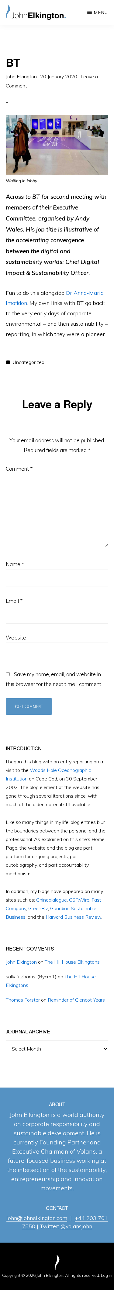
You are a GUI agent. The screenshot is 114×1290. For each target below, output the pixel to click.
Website (16, 637)
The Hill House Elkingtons (72, 962)
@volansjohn (76, 1226)
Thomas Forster (23, 1000)
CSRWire (79, 900)
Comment (19, 468)
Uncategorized (28, 362)
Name (15, 564)
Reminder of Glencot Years (76, 1000)
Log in (106, 1275)
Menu (101, 12)
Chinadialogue (51, 900)
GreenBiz (38, 908)
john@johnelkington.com (36, 1217)
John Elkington (21, 962)
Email (14, 601)
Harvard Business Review (73, 917)
